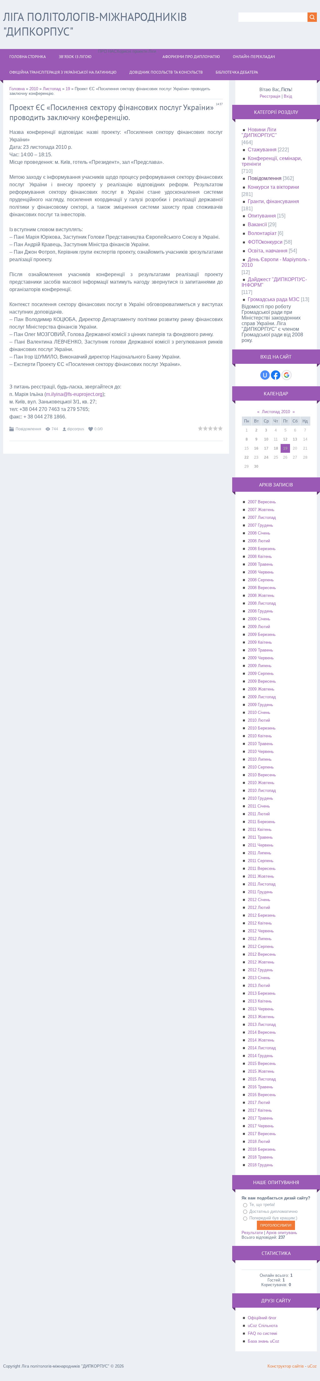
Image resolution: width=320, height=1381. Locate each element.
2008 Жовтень (261, 595)
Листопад (52, 88)
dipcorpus (75, 429)
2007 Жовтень (261, 509)
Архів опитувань (281, 1232)
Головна (17, 88)
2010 (33, 88)
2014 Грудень (260, 1055)
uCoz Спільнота (263, 1325)
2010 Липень (260, 759)
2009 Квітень (260, 642)
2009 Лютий (259, 626)
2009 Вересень (262, 681)
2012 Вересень (262, 954)
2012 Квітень (260, 923)
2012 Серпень (261, 946)
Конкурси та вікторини (273, 187)
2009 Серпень (261, 673)
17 (266, 448)
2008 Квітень (260, 556)
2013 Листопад (262, 1024)
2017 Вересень (262, 1133)
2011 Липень (259, 853)
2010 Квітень (260, 736)
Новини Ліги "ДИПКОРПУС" (259, 132)
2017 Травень (260, 1118)
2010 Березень (262, 728)
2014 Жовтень (261, 1040)
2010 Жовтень (261, 782)
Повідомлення (28, 429)
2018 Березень (262, 1149)
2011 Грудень (260, 892)
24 (266, 457)
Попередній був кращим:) (273, 1218)
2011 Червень (260, 845)
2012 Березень (262, 915)
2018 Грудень (260, 1165)
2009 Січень (259, 619)
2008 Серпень (261, 580)
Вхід (288, 96)
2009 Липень (260, 665)
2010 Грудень (260, 798)
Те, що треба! (262, 1204)
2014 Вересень (262, 1032)
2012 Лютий (259, 907)
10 (266, 439)
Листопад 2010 (276, 411)
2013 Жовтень (261, 1016)
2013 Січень (259, 977)
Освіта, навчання (268, 250)
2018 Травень (260, 1157)
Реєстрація (270, 96)
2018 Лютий (259, 1141)
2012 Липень (260, 938)
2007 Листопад (262, 517)
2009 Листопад (262, 697)
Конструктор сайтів (286, 1366)
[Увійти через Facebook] (275, 375)
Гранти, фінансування (273, 201)
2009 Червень (261, 658)
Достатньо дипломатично (273, 1211)
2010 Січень (259, 712)
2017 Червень (261, 1126)
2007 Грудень (260, 525)
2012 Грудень (260, 970)
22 (246, 457)
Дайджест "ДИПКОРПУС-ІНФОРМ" (274, 282)
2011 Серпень (260, 860)
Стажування (262, 149)
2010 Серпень (261, 767)
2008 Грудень (260, 611)
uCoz (312, 1366)
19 (68, 88)
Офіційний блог (262, 1317)
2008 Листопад (262, 603)
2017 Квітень (260, 1110)
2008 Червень (261, 572)
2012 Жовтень (261, 962)
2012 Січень (259, 899)
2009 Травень (260, 650)
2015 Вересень (262, 1063)
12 (285, 439)
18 (276, 448)
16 (256, 448)
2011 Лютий (259, 814)
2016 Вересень (262, 1094)
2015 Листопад (262, 1079)
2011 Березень (261, 821)
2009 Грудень (260, 704)
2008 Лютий (259, 541)
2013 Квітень (260, 1001)
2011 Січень (259, 806)
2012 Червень (261, 931)
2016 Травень (260, 1087)
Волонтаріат (262, 233)
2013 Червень (261, 1009)
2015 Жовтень (261, 1071)
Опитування (262, 215)
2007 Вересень (262, 502)
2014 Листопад (262, 1048)
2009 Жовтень (261, 689)
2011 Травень (260, 837)
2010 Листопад (262, 790)
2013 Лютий (259, 985)
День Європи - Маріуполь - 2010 (276, 262)
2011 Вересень (262, 868)
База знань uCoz (263, 1341)
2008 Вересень (262, 587)
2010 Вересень (262, 775)
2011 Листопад (262, 884)
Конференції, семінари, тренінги (272, 161)
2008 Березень (262, 548)
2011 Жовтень (261, 876)
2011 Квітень (260, 829)
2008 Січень (259, 533)
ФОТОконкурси (265, 242)
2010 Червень (261, 751)
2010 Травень (260, 743)
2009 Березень (262, 634)
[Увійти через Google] (287, 375)
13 (295, 439)
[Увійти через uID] (265, 375)
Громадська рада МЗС (274, 299)
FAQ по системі (262, 1333)
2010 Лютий (259, 720)
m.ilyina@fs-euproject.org (74, 394)
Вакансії (257, 224)
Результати (252, 1232)
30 (256, 466)
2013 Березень (262, 993)
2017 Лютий (259, 1102)
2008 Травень (260, 564)
